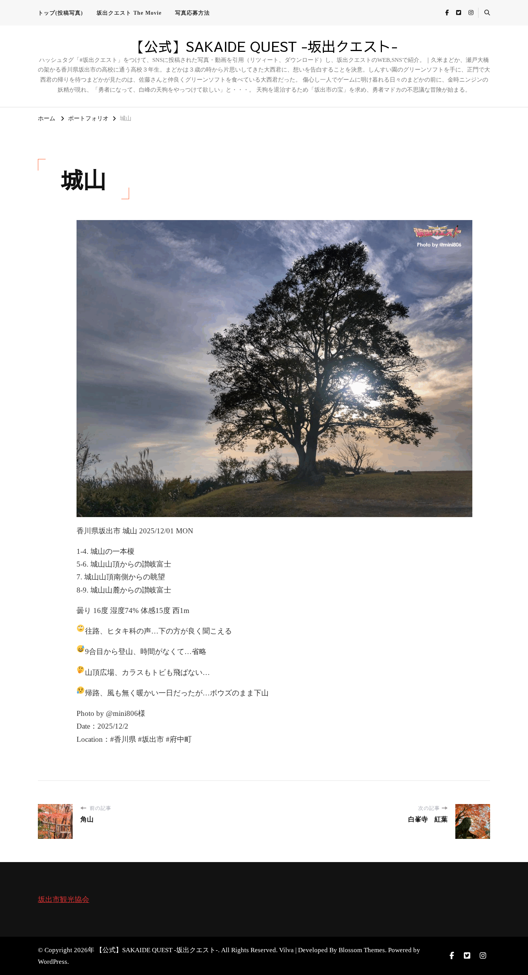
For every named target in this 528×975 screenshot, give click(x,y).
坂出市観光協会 (63, 899)
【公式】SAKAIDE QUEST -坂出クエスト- (264, 46)
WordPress (52, 961)
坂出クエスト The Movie (129, 13)
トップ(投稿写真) (60, 13)
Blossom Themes (362, 950)
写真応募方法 (192, 13)
